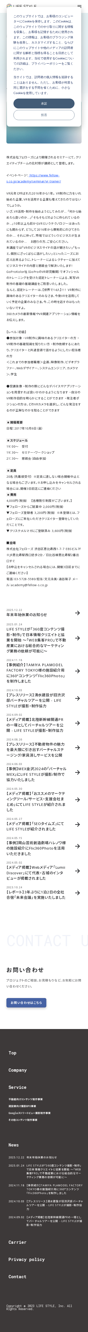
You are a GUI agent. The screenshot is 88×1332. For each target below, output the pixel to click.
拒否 (44, 115)
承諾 (44, 103)
